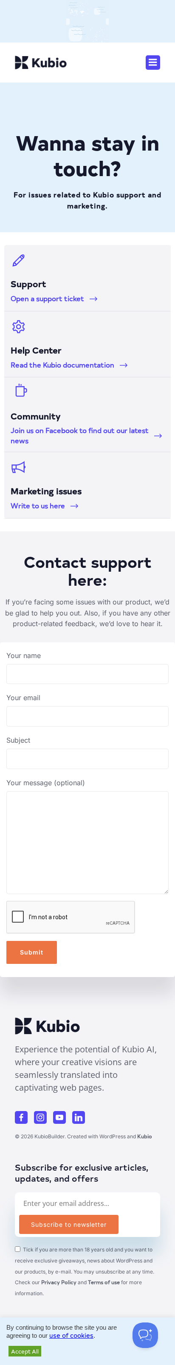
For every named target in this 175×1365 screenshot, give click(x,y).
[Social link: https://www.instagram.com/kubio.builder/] (43, 1117)
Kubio (144, 1136)
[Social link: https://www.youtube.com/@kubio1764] (62, 1117)
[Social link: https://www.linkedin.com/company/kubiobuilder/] (81, 1117)
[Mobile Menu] (153, 62)
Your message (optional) (45, 782)
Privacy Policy (58, 1282)
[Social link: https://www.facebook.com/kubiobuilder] (24, 1117)
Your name (23, 655)
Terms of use (104, 1282)
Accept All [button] (25, 1351)
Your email (23, 697)
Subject (18, 740)
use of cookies (71, 1335)
